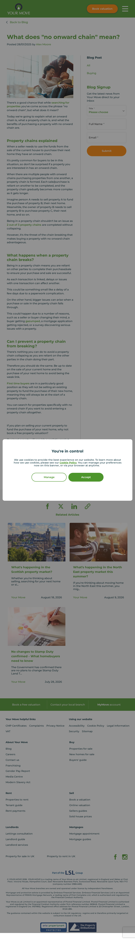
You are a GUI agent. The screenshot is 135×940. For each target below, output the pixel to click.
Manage (49, 477)
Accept (86, 477)
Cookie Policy (68, 462)
